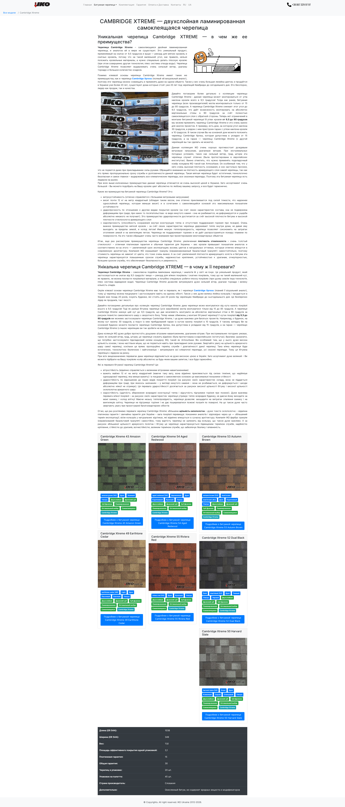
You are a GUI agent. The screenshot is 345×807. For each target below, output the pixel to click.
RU (184, 4)
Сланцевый (228, 695)
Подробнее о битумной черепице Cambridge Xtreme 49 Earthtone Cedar (122, 619)
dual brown (226, 495)
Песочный (106, 596)
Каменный (207, 695)
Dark (205, 593)
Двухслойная (116, 500)
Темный (236, 593)
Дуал (122, 495)
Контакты (176, 4)
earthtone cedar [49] (110, 592)
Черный (215, 598)
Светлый (116, 596)
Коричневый (157, 500)
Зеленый (131, 495)
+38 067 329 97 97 (301, 4)
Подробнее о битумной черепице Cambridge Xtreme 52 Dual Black (223, 619)
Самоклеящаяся (128, 508)
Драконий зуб (130, 500)
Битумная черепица (104, 4)
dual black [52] (216, 593)
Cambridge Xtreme (109, 513)
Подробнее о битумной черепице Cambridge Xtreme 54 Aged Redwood (172, 523)
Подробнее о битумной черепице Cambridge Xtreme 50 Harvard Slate (223, 716)
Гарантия (141, 4)
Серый (217, 695)
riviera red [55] (158, 595)
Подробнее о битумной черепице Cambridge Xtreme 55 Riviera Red (172, 617)
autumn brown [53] (210, 495)
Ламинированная (122, 504)
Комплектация (126, 4)
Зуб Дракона (107, 504)
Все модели (9, 12)
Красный (169, 500)
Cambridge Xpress (142, 78)
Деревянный (176, 495)
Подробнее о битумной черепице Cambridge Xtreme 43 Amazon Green (122, 521)
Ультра (104, 500)
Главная (87, 4)
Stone (223, 690)
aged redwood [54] (160, 495)
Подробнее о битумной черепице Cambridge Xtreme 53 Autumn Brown (223, 526)
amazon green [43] (109, 495)
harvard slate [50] (210, 690)
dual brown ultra (209, 500)
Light (124, 592)
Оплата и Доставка (158, 4)
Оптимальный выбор (110, 508)
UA (189, 4)
